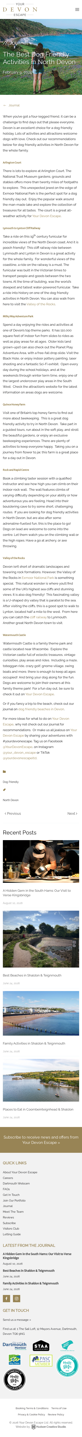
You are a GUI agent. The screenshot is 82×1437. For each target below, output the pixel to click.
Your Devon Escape (46, 216)
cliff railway (38, 617)
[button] (77, 9)
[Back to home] (20, 9)
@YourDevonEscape (17, 747)
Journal (14, 105)
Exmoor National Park (38, 578)
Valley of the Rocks (41, 304)
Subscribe (9, 1223)
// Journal (15, 42)
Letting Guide (12, 1234)
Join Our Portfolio (14, 1200)
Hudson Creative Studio (51, 1426)
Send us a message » (17, 1320)
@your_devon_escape (19, 752)
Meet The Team (13, 1211)
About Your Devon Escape (20, 1172)
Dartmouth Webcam (16, 1183)
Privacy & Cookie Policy (31, 1414)
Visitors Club (11, 1228)
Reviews (8, 1217)
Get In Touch (11, 1195)
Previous (14, 813)
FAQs (6, 1189)
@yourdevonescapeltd (20, 758)
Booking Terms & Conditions (32, 1408)
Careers (8, 1178)
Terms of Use (59, 1408)
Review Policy (56, 1414)
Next (71, 813)
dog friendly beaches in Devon (41, 709)
